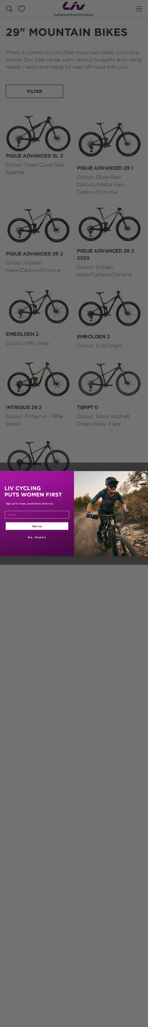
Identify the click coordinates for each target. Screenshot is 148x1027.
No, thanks (37, 537)
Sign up (37, 525)
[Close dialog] (144, 475)
